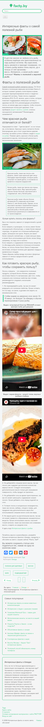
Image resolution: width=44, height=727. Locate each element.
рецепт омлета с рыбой (19, 109)
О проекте (6, 712)
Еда (23, 557)
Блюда (14, 559)
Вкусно (30, 566)
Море (7, 573)
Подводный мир (21, 573)
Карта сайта (6, 710)
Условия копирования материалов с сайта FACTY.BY (22, 714)
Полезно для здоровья (13, 566)
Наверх (39, 720)
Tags (4, 708)
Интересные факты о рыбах (22, 528)
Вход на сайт (7, 716)
